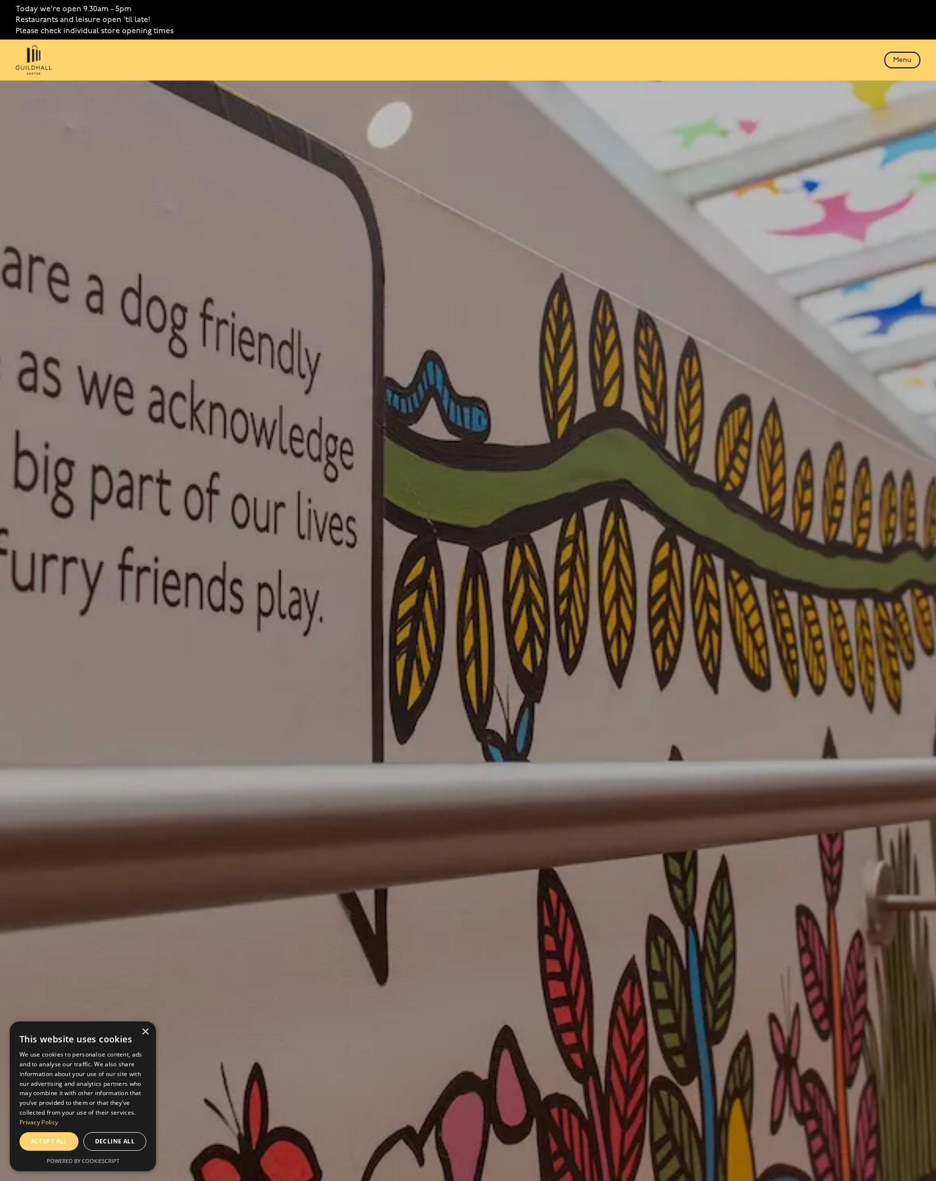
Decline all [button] (115, 1141)
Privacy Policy (39, 1122)
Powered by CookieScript (83, 1160)
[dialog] (83, 1096)
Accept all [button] (49, 1141)
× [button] (145, 1032)
